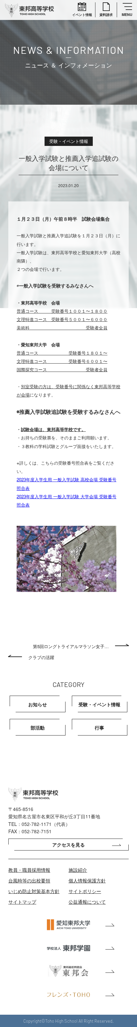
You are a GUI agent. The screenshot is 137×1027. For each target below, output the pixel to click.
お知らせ (37, 704)
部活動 (38, 727)
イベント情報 (82, 14)
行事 (99, 727)
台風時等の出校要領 (29, 880)
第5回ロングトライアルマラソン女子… (71, 646)
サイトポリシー (84, 891)
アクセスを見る (68, 844)
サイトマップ (22, 901)
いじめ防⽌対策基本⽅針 (34, 891)
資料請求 (106, 14)
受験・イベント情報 (99, 704)
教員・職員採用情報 (29, 869)
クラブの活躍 (41, 657)
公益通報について (87, 901)
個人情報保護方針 (87, 880)
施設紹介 (77, 869)
